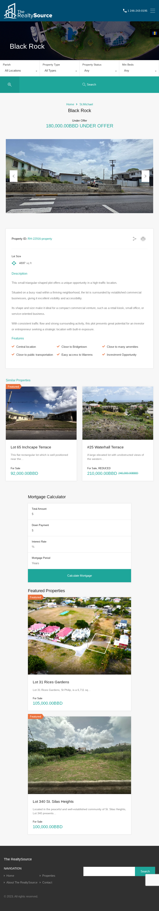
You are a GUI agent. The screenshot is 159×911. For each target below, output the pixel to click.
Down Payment (40, 525)
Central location (26, 346)
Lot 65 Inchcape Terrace (31, 447)
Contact (47, 882)
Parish (7, 64)
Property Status (91, 64)
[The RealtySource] (28, 16)
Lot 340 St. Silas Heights (53, 801)
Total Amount (39, 508)
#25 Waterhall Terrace (105, 447)
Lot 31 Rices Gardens (51, 682)
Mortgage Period (41, 557)
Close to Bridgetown (74, 346)
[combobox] (20, 71)
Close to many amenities (122, 346)
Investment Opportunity (122, 354)
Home (70, 104)
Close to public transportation (34, 354)
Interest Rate (39, 541)
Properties (48, 875)
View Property (41, 428)
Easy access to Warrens (77, 354)
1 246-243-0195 (137, 10)
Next (145, 176)
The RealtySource (18, 859)
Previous (13, 176)
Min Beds (128, 64)
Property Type (51, 64)
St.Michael (86, 104)
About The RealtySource (21, 882)
